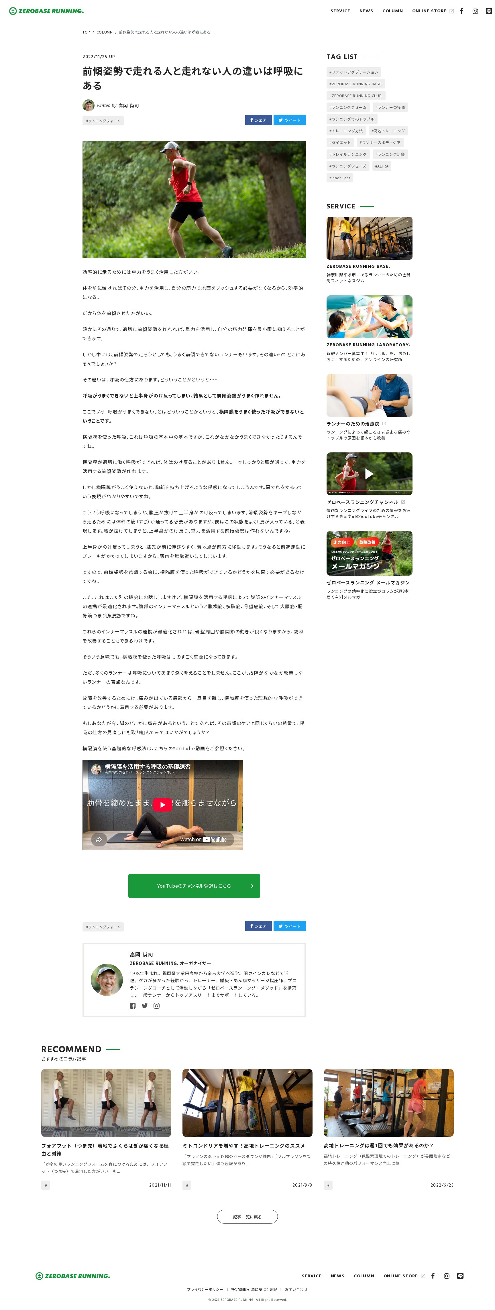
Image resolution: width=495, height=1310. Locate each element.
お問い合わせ (296, 1289)
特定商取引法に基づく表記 (254, 1289)
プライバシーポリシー (205, 1289)
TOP (86, 32)
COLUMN (105, 32)
